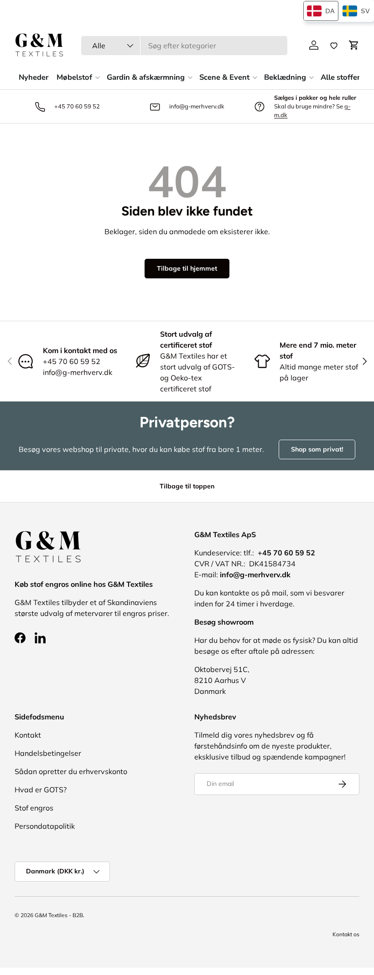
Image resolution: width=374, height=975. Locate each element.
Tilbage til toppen (187, 486)
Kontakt (28, 734)
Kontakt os (345, 934)
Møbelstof (74, 77)
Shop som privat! (317, 449)
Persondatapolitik (45, 826)
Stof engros (34, 807)
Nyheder (33, 77)
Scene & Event (224, 77)
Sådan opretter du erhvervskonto (71, 771)
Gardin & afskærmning (146, 77)
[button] (354, 45)
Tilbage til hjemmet (187, 268)
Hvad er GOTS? (41, 789)
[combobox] (184, 45)
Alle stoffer (340, 77)
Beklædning (285, 77)
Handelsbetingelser (48, 753)
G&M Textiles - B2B (59, 915)
